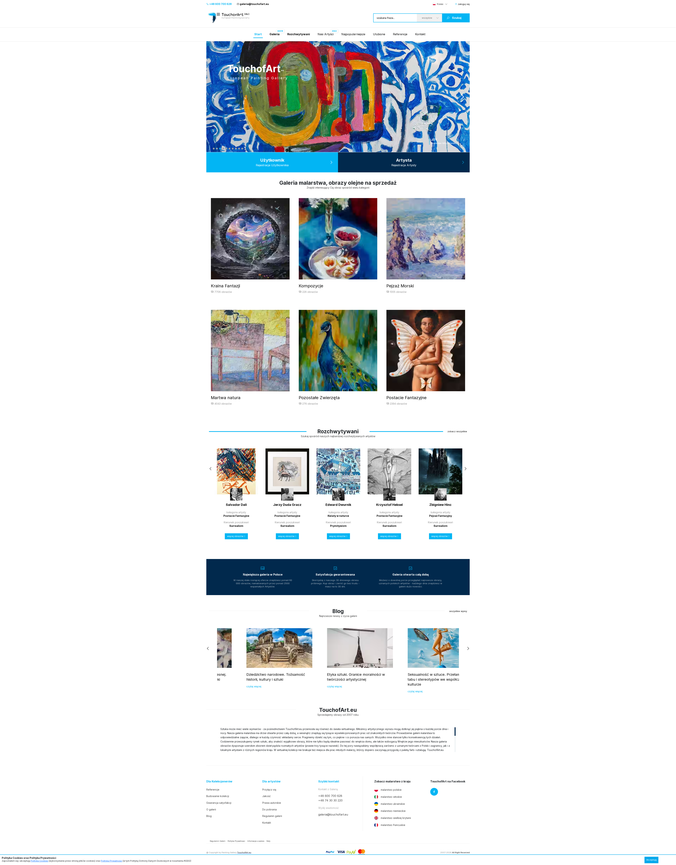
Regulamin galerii (272, 815)
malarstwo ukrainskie (393, 803)
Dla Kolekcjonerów (219, 781)
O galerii (211, 809)
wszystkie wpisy (458, 611)
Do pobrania (269, 809)
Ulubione (379, 34)
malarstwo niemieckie (393, 810)
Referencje (400, 34)
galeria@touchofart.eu (254, 3)
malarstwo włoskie (391, 796)
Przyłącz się (269, 789)
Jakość (266, 796)
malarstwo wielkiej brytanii (396, 817)
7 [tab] (233, 148)
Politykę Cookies (39, 861)
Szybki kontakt (328, 781)
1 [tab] (214, 148)
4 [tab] (223, 148)
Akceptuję (651, 859)
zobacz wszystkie (457, 431)
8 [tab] (236, 148)
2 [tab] (217, 148)
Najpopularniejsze (353, 34)
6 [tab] (229, 148)
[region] (338, 739)
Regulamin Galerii (217, 841)
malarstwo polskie (391, 789)
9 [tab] (239, 148)
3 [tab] (220, 148)
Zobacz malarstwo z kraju (392, 781)
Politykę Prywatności (111, 861)
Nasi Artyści (326, 34)
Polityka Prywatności (236, 841)
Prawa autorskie (271, 802)
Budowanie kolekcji (217, 796)
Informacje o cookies (255, 841)
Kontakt (420, 34)
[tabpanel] (338, 96)
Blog (209, 815)
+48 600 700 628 (220, 3)
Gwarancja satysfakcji (218, 802)
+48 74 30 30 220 (330, 800)
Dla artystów (271, 781)
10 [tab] (242, 148)
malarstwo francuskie (393, 824)
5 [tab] (226, 148)
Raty (268, 841)
